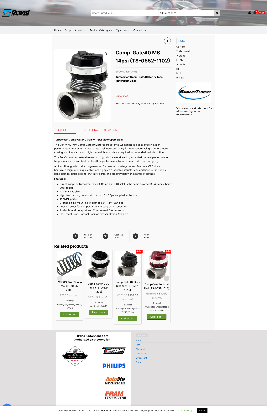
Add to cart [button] (69, 314)
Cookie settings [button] (186, 410)
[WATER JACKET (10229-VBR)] (167, 40)
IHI (178, 68)
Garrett (180, 46)
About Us (80, 30)
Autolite (180, 64)
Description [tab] (65, 130)
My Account (122, 30)
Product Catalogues (101, 30)
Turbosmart (160, 103)
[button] (105, 53)
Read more (98, 312)
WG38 (71, 304)
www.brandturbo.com (195, 108)
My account (141, 358)
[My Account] (249, 13)
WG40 (147, 103)
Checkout (140, 349)
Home (57, 30)
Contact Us (139, 30)
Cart (138, 344)
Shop (68, 30)
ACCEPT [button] (202, 410)
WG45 (70, 308)
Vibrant (180, 55)
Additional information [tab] (100, 130)
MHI (178, 73)
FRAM (179, 59)
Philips (180, 77)
